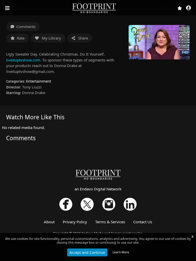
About (49, 221)
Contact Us (142, 221)
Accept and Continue (87, 252)
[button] (188, 8)
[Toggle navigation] (8, 8)
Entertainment (38, 81)
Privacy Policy (75, 221)
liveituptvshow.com (23, 59)
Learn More (121, 252)
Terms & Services (110, 221)
